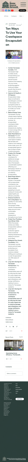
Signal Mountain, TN (7, 389)
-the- (10, 2)
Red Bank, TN (6, 384)
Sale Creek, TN (6, 393)
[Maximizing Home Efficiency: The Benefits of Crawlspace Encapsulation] (14, 345)
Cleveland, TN (6, 391)
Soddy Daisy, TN (6, 394)
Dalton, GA (5, 409)
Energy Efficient (9, 319)
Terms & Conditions (19, 389)
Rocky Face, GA (6, 412)
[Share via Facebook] (6, 326)
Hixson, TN (5, 396)
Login (16, 393)
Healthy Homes (9, 322)
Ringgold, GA (6, 415)
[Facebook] (6, 10)
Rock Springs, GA (7, 404)
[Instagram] (3, 10)
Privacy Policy (18, 387)
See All (20, 337)
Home (12, 3)
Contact (17, 391)
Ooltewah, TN (6, 386)
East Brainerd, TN (7, 398)
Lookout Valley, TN (7, 390)
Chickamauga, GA (7, 411)
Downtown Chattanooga (8, 399)
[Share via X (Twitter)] (9, 326)
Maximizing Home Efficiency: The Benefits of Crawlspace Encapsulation (13, 354)
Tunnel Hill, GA (6, 410)
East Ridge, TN (6, 397)
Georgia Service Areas (7, 402)
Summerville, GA (6, 407)
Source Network (14, 6)
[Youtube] (12, 10)
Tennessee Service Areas (8, 383)
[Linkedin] (9, 10)
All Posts (6, 16)
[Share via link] (17, 326)
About (17, 385)
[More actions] (21, 24)
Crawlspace (14, 16)
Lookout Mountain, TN (7, 392)
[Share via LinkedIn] (13, 326)
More (21, 16)
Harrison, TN (6, 385)
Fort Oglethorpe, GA (7, 403)
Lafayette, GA (6, 408)
